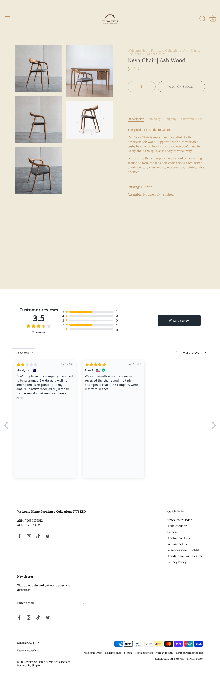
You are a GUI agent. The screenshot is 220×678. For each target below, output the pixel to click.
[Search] (202, 19)
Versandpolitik (177, 544)
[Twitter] (48, 536)
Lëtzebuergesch (26, 650)
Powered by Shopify (28, 665)
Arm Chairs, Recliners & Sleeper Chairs (164, 52)
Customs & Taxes (193, 119)
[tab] (138, 119)
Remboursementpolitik (183, 550)
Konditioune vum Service (185, 556)
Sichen (172, 532)
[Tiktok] (38, 536)
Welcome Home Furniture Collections (154, 50)
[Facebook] (19, 536)
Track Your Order (179, 520)
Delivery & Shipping (163, 119)
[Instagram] (29, 536)
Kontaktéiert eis (178, 538)
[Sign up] (81, 603)
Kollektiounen (177, 526)
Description (136, 119)
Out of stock (181, 86)
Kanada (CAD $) (26, 642)
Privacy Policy (176, 562)
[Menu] (7, 18)
